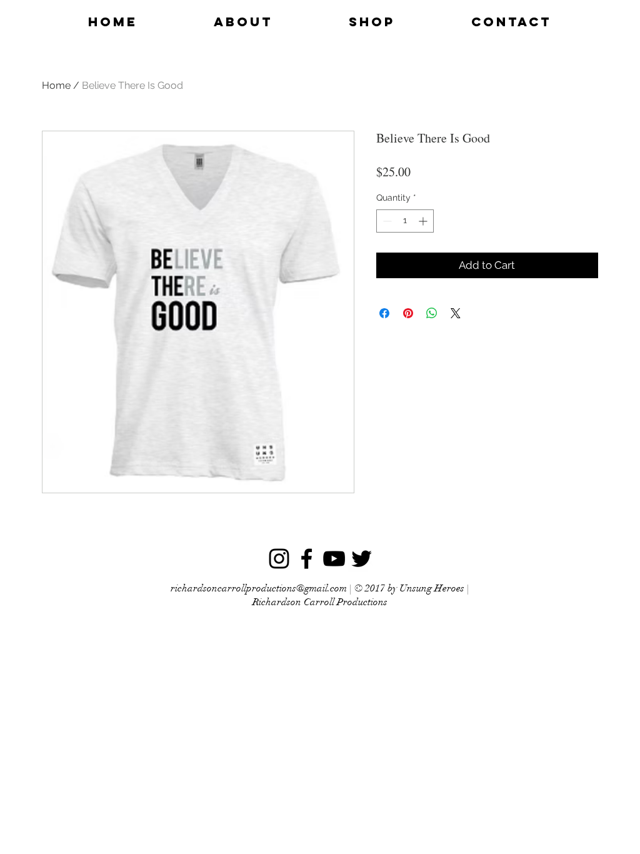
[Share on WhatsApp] (431, 313)
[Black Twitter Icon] (361, 558)
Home (56, 85)
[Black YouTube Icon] (334, 558)
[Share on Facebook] (384, 313)
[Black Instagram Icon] (279, 558)
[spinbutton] (405, 221)
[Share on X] (455, 313)
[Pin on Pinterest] (408, 313)
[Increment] (424, 221)
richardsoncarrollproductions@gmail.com (259, 588)
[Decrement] (386, 221)
